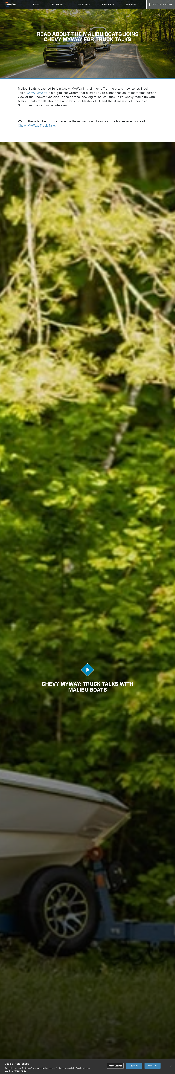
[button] (87, 669)
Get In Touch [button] (84, 4)
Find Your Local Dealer (162, 4)
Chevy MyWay (37, 93)
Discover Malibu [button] (58, 4)
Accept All (152, 1066)
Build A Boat (108, 4)
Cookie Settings (115, 1066)
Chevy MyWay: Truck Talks (37, 125)
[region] (87, 1066)
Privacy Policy (20, 1071)
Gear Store (131, 4)
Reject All (134, 1066)
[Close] (171, 1066)
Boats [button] (36, 4)
